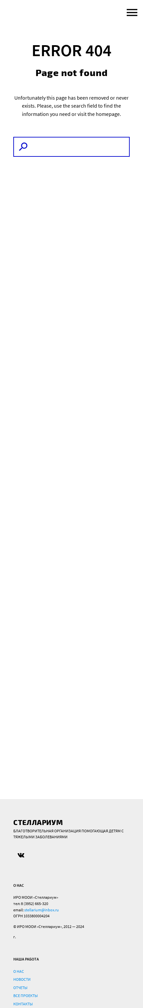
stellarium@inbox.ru (41, 909)
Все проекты (25, 995)
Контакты (23, 1003)
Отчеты (20, 987)
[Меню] (130, 12)
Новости (22, 979)
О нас (18, 971)
